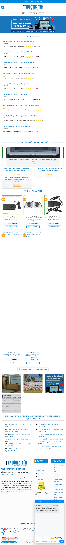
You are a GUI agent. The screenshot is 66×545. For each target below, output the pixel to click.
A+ (44, 538)
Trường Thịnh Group (7, 474)
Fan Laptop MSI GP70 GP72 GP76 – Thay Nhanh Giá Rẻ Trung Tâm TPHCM (33, 219)
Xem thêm (33, 164)
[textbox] (47, 541)
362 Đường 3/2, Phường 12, (53, 439)
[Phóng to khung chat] (60, 502)
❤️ (59, 538)
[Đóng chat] (62, 502)
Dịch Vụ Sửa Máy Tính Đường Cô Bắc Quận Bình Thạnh (21, 105)
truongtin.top (10, 478)
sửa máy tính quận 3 (14, 533)
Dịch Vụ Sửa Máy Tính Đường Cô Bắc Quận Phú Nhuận (20, 116)
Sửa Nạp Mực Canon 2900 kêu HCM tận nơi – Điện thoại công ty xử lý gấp (33, 160)
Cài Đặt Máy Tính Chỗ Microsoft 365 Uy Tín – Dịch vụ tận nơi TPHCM (49, 169)
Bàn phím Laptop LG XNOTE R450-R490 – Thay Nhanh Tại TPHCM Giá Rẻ (33, 356)
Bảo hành (40, 479)
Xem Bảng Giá (30, 531)
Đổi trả (39, 476)
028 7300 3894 (12, 542)
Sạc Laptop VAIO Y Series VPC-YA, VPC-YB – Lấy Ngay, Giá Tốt (12, 355)
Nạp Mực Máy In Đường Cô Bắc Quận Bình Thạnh (19, 52)
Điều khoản (41, 465)
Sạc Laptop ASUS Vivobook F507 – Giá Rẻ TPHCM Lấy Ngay (12, 218)
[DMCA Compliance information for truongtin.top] (41, 493)
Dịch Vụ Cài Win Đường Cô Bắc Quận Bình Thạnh (19, 73)
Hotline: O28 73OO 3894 (30, 1)
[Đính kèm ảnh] (36, 538)
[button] (2, 7)
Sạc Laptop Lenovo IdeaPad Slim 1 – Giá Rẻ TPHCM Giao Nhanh (54, 218)
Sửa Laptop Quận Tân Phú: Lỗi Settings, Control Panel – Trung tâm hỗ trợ (17, 169)
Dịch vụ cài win (58, 489)
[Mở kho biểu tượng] (63, 538)
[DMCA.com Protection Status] (41, 485)
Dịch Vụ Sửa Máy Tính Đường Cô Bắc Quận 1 (17, 126)
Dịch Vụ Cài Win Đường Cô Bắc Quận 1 (15, 94)
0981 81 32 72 (27, 483)
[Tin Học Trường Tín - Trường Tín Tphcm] (33, 7)
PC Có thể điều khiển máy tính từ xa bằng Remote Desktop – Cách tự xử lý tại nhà (17, 179)
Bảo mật (40, 468)
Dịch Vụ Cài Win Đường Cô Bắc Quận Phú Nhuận (18, 62)
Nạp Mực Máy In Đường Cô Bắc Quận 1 (15, 84)
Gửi (62, 541)
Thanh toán (41, 470)
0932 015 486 (13, 483)
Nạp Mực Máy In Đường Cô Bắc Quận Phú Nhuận (18, 41)
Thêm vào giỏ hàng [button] (12, 226)
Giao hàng (40, 473)
